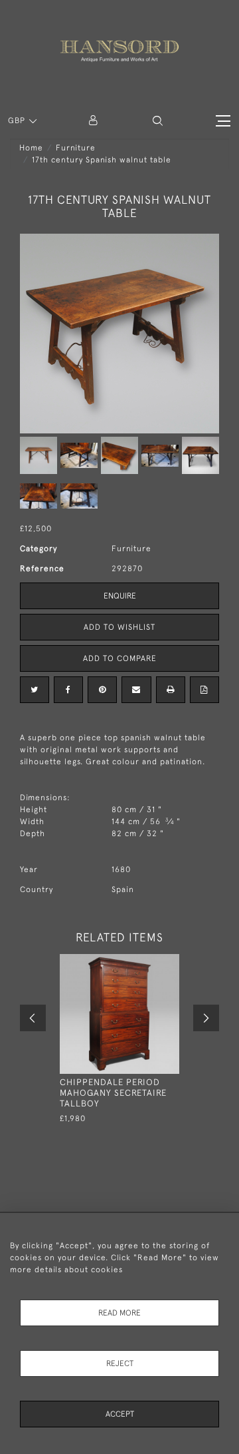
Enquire (120, 596)
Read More (119, 1313)
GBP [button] (18, 120)
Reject (119, 1363)
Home (31, 147)
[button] (158, 120)
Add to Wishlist (119, 627)
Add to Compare (120, 658)
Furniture (76, 147)
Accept (120, 1414)
